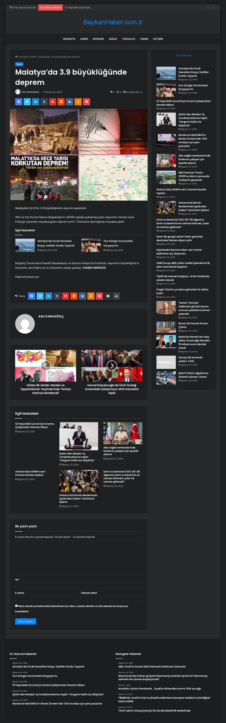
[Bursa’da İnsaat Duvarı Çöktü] (166, 327)
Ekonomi (98, 38)
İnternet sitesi (89, 592)
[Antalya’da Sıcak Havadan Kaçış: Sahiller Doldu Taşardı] (25, 245)
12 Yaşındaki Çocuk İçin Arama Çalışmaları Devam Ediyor (95, 7)
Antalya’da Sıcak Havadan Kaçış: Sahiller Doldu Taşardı (194, 72)
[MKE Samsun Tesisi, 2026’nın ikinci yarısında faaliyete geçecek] (166, 177)
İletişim (158, 38)
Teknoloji (128, 38)
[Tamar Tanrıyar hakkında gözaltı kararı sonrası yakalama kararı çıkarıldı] (166, 307)
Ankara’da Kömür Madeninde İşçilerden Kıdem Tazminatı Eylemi (78, 498)
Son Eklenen (184, 55)
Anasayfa (69, 38)
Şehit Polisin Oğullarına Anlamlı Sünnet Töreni (193, 375)
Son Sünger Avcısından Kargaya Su (193, 87)
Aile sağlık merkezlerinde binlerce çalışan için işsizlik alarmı (120, 451)
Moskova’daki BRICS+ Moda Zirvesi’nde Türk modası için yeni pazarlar (193, 140)
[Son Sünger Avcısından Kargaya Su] (91, 245)
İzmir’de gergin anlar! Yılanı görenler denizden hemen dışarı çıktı (179, 238)
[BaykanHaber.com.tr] (113, 22)
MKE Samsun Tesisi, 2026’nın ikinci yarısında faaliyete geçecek (194, 176)
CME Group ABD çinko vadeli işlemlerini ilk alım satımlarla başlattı (183, 265)
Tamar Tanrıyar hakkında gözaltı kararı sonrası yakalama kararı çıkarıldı (194, 308)
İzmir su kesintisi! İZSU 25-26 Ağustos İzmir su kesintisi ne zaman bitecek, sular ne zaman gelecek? (121, 476)
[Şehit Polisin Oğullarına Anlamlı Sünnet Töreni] (166, 378)
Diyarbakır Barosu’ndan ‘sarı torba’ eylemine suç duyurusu (179, 251)
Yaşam (144, 38)
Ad (17, 579)
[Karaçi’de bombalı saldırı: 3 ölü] (166, 362)
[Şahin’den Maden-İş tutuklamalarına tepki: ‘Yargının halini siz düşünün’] (78, 436)
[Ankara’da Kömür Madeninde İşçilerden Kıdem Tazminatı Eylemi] (78, 481)
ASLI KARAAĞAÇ (30, 92)
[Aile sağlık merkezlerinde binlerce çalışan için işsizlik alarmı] (122, 433)
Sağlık (113, 38)
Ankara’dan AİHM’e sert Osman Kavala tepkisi (30, 473)
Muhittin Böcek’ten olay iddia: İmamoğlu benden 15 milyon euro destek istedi (194, 342)
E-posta (20, 592)
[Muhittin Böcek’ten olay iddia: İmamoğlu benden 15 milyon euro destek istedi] (166, 341)
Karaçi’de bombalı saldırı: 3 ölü (191, 359)
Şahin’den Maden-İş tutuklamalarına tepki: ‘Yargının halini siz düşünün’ (77, 457)
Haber (84, 38)
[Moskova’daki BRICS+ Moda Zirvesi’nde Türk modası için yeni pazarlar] (166, 139)
